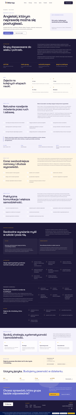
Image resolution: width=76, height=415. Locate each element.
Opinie (40, 2)
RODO (31, 406)
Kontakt (50, 2)
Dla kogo (30, 2)
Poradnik (45, 2)
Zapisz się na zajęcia (20, 33)
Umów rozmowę (68, 2)
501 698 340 (71, 404)
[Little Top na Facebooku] (69, 408)
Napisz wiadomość (51, 364)
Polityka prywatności (37, 406)
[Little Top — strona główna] (10, 3)
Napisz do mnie (54, 394)
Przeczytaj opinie (69, 378)
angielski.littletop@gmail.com (67, 405)
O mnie (35, 2)
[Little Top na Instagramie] (72, 408)
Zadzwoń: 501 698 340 (62, 364)
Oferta (25, 2)
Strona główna (5, 9)
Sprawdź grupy (8, 33)
